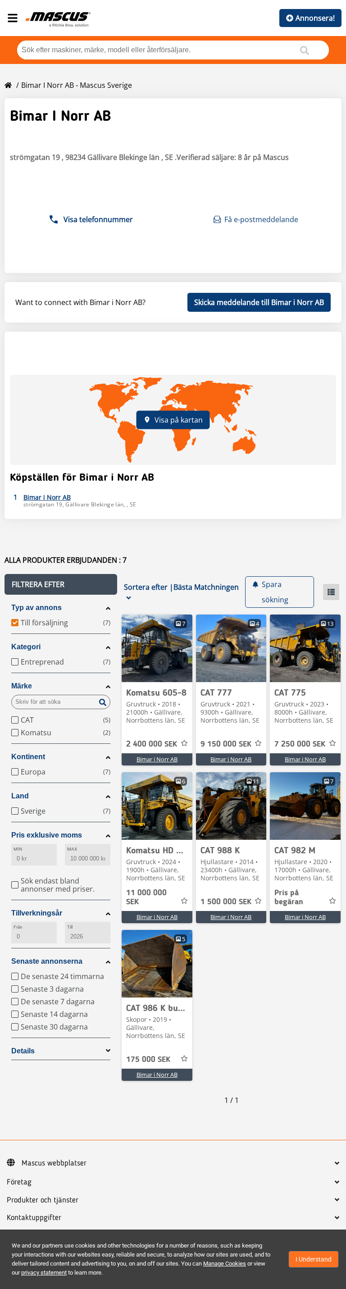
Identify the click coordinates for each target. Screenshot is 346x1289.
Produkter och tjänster (42, 1200)
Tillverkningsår (36, 913)
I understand (314, 1259)
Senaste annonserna (46, 961)
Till (70, 927)
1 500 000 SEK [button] (225, 902)
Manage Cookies (224, 1263)
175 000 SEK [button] (148, 1060)
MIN (18, 849)
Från (18, 927)
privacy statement (44, 1272)
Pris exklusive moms (46, 835)
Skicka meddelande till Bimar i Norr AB (259, 302)
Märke (21, 686)
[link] (157, 648)
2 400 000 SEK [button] (151, 744)
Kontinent (28, 757)
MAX (72, 849)
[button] (61, 584)
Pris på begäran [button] (288, 897)
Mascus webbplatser (54, 1163)
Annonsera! (315, 18)
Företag (19, 1182)
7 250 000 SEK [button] (299, 744)
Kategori (26, 647)
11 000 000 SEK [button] (146, 897)
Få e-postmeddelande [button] (261, 219)
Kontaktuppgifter (34, 1218)
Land (20, 796)
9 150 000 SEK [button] (225, 744)
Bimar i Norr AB (157, 759)
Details (23, 1051)
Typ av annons (36, 607)
